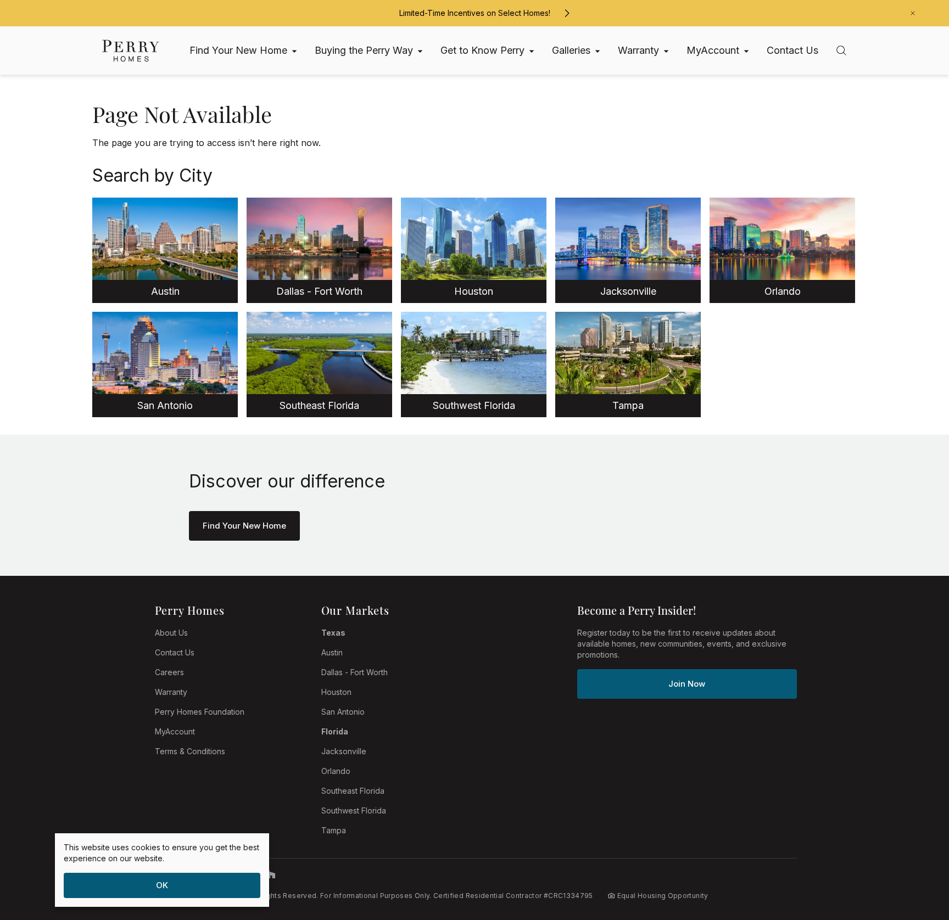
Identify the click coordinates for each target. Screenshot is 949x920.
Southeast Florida (352, 790)
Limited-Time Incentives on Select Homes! (474, 13)
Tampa (333, 830)
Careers (169, 672)
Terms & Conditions (190, 751)
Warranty (171, 692)
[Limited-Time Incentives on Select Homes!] (566, 13)
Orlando (335, 771)
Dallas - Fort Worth (354, 672)
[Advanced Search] (841, 50)
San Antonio (343, 711)
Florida (334, 731)
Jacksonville (343, 751)
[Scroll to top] (916, 851)
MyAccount (175, 731)
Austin (332, 652)
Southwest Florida (353, 810)
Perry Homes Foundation (199, 711)
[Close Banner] (912, 13)
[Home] (130, 50)
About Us (171, 632)
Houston (336, 692)
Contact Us (174, 652)
